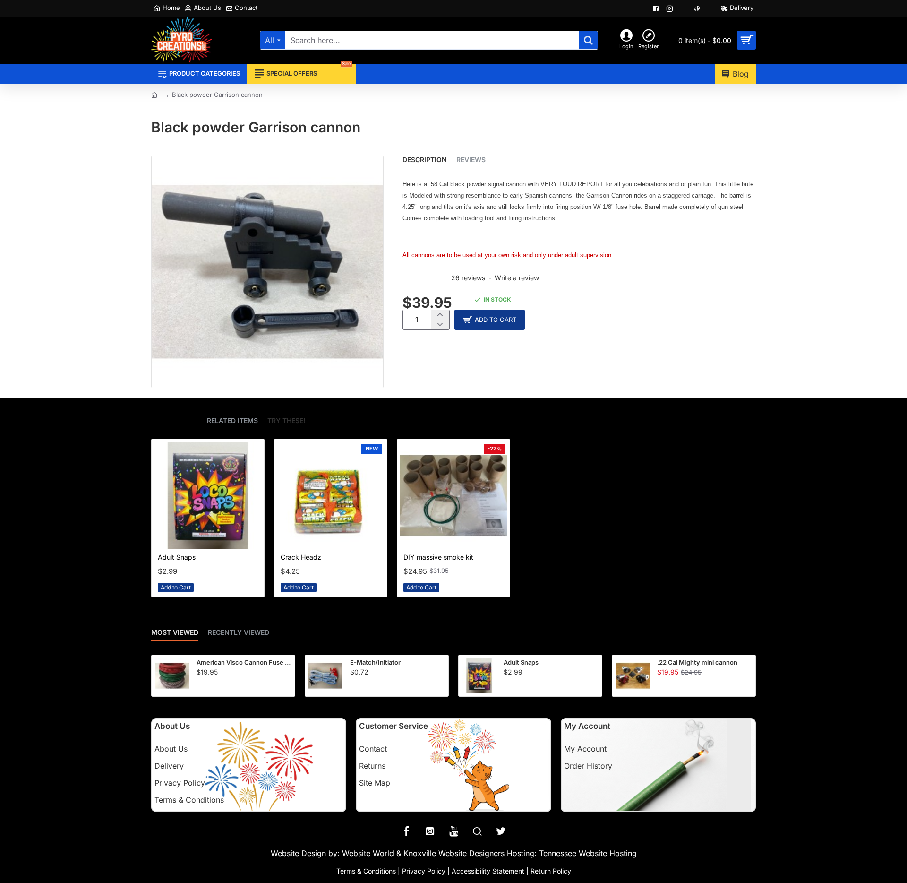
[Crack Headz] (331, 495)
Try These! (286, 420)
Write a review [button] (517, 278)
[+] (440, 315)
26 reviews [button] (468, 278)
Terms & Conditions (366, 871)
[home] (154, 94)
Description (424, 160)
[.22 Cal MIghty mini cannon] (633, 675)
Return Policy (551, 871)
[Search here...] (588, 40)
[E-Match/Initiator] (325, 675)
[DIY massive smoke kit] (453, 495)
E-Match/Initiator (375, 662)
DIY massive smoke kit (438, 557)
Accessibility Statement (488, 871)
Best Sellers (174, 420)
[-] (440, 324)
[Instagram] (429, 831)
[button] (489, 320)
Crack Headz (301, 557)
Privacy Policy (423, 871)
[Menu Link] (657, 8)
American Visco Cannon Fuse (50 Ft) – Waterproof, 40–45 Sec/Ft (244, 662)
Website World (368, 853)
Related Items (232, 420)
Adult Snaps (177, 557)
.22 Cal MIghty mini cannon (697, 662)
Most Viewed (174, 632)
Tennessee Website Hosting (588, 853)
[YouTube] (453, 831)
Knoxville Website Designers (454, 853)
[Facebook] (406, 831)
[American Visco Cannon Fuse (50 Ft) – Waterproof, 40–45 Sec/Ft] (172, 675)
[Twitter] (500, 831)
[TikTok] (698, 8)
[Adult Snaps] (208, 495)
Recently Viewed (238, 632)
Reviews (471, 160)
